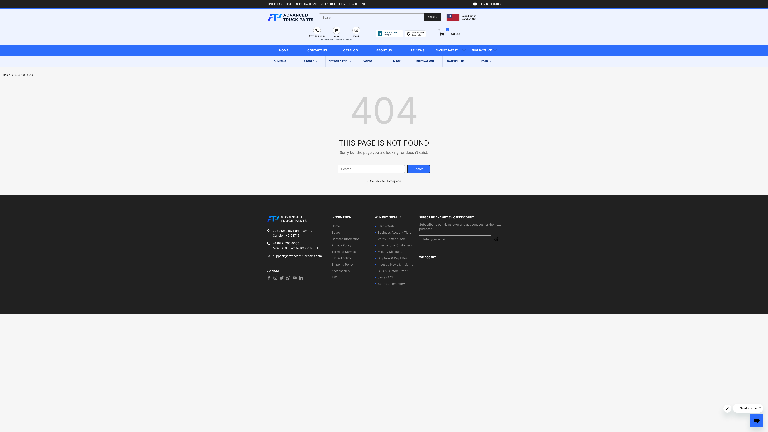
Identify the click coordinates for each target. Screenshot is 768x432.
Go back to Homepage (385, 181)
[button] (451, 50)
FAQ (363, 4)
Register (495, 4)
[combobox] (380, 17)
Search (419, 169)
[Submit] (496, 239)
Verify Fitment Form (333, 4)
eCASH (353, 4)
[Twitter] (275, 278)
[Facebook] (269, 278)
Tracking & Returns (279, 4)
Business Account (306, 4)
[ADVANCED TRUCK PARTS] (290, 17)
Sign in (484, 4)
